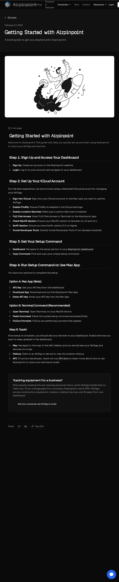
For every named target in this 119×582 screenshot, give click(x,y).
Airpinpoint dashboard (80, 249)
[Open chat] (111, 574)
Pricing (38, 4)
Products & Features (49, 5)
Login (111, 4)
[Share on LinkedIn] (25, 426)
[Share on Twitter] (19, 426)
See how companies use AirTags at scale (37, 404)
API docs (64, 358)
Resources (99, 4)
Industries (63, 4)
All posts (12, 18)
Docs (76, 4)
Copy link (39, 426)
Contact (86, 4)
